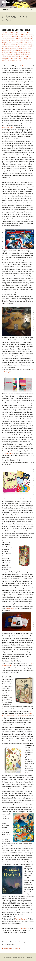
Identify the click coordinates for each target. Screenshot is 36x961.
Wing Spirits (27, 59)
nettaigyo (31, 45)
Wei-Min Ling (19, 59)
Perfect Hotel (13, 47)
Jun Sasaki (23, 41)
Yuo (20, 61)
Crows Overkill (17, 37)
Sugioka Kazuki (6, 55)
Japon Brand (15, 41)
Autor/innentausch (8, 127)
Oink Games (5, 47)
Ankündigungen (20, 33)
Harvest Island (11, 39)
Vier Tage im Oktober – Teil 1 (16, 30)
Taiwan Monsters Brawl (8, 57)
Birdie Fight (13, 35)
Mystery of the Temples (9, 45)
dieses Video (10, 608)
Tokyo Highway (20, 57)
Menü (4, 10)
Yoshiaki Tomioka (7, 61)
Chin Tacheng (29, 35)
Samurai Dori (8, 51)
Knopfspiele (9, 453)
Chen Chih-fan (21, 35)
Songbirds (17, 53)
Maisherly (15, 43)
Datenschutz (7, 957)
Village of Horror (11, 59)
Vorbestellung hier (21, 919)
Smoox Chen (9, 53)
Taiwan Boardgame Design (23, 55)
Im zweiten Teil (24, 928)
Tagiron (13, 55)
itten (10, 41)
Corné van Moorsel (7, 37)
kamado (28, 41)
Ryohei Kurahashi (22, 49)
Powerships (29, 47)
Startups (28, 53)
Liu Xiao (10, 43)
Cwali (23, 37)
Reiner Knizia (5, 49)
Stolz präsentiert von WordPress (22, 957)
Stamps (22, 53)
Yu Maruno (15, 61)
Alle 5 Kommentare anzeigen (12, 948)
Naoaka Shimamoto (21, 45)
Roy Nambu (13, 49)
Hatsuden (18, 39)
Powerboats (21, 47)
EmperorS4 (29, 37)
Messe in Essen (27, 66)
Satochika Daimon (18, 51)
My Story (28, 43)
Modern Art (22, 43)
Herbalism (25, 39)
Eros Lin (4, 39)
